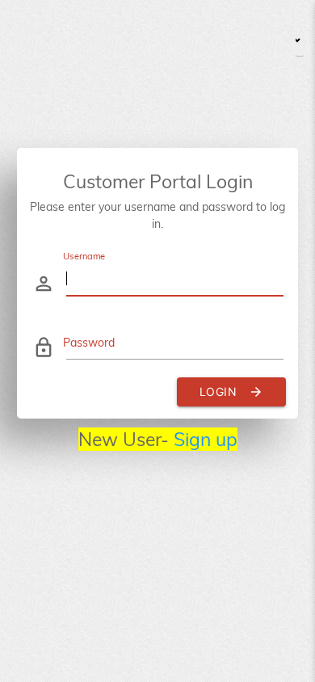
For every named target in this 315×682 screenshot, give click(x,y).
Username (84, 256)
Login (232, 392)
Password (89, 342)
